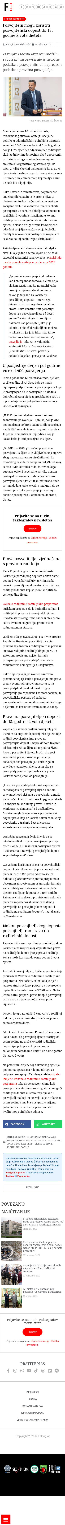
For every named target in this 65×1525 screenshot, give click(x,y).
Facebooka (23, 1176)
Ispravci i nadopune (32, 1413)
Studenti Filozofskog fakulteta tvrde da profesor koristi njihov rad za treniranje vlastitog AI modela (43, 1221)
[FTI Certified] (54, 1470)
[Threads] (49, 7)
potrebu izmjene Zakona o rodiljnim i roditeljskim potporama (31, 1079)
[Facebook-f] (21, 7)
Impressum (33, 1392)
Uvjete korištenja (39, 537)
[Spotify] (61, 7)
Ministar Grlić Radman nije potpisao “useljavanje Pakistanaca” (42, 1290)
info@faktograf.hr (15, 1172)
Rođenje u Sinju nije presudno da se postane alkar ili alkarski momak (42, 1268)
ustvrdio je (15, 342)
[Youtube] (38, 7)
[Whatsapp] (32, 7)
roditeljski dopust (18, 1147)
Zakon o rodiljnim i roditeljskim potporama (30, 604)
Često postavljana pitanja (32, 1420)
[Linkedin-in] (55, 7)
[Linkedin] (50, 1371)
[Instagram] (27, 7)
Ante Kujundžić (16, 1136)
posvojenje (37, 1140)
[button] (17, 1124)
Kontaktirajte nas (32, 1406)
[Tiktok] (44, 7)
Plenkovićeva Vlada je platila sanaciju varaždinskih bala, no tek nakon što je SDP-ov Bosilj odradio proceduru (42, 1246)
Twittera (10, 1176)
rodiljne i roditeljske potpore (34, 1143)
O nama (32, 1399)
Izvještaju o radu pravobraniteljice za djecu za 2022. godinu (32, 262)
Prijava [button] (32, 528)
